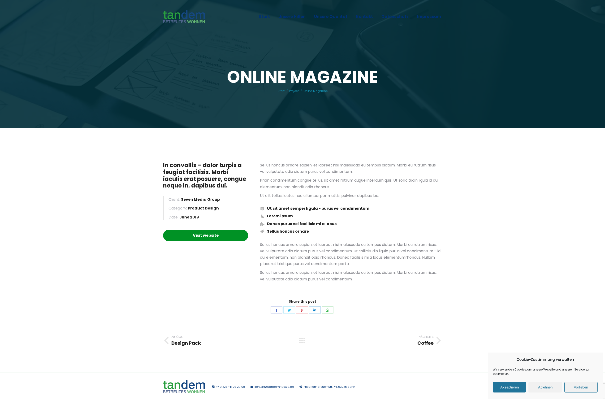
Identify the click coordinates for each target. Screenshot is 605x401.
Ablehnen (545, 387)
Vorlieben (581, 387)
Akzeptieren (509, 387)
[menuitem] (264, 16)
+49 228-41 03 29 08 (230, 387)
